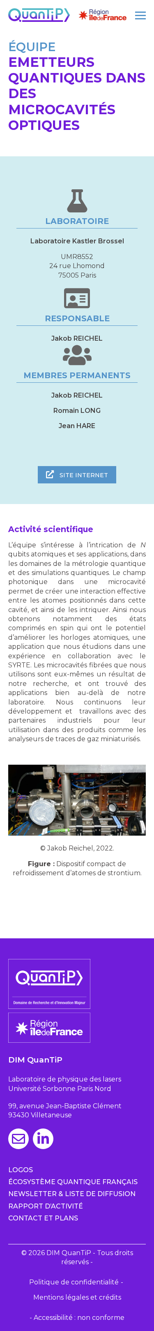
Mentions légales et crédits (77, 1297)
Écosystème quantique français (73, 1182)
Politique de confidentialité (74, 1282)
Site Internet (83, 475)
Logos (20, 1170)
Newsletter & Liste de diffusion (72, 1194)
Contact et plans (43, 1218)
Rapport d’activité (45, 1206)
